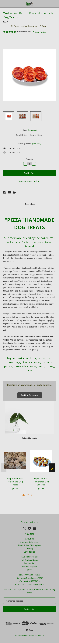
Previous (3, 467)
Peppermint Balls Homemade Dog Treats (14, 481)
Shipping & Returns (29, 542)
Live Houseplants (29, 556)
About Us (29, 538)
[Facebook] (4, 192)
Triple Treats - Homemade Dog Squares (41, 481)
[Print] (14, 192)
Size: (29, 130)
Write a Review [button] (39, 32)
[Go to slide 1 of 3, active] (24, 495)
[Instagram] (29, 528)
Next (52, 467)
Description (30, 204)
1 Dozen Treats (14, 148)
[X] (24, 528)
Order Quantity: (29, 143)
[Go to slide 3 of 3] (32, 495)
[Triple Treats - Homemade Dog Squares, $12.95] (41, 460)
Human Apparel (29, 566)
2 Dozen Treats (14, 152)
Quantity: (29, 159)
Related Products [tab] (29, 438)
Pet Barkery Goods (29, 560)
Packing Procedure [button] (29, 395)
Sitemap (29, 548)
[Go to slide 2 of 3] (28, 495)
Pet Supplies (29, 563)
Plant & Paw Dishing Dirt (29, 545)
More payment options (29, 181)
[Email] (9, 192)
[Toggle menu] (4, 3)
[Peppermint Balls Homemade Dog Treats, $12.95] (15, 460)
